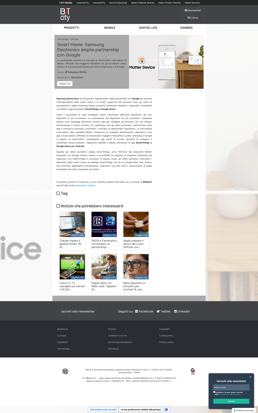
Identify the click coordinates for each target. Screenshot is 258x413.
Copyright (164, 329)
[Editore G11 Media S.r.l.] (193, 371)
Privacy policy (166, 342)
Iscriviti (231, 401)
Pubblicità (62, 342)
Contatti (61, 335)
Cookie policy (166, 335)
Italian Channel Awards (142, 2)
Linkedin (183, 311)
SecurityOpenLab (118, 2)
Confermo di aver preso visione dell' (229, 393)
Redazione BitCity (77, 72)
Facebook (145, 311)
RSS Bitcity (113, 348)
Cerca (194, 17)
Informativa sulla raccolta (103, 409)
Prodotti (71, 27)
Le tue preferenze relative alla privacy (141, 409)
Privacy (112, 329)
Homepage (62, 39)
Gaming (186, 27)
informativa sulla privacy (230, 394)
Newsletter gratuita (85, 185)
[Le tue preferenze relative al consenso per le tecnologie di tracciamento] (244, 410)
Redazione (62, 329)
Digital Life (148, 27)
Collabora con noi (117, 335)
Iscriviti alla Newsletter (78, 311)
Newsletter (194, 10)
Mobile (109, 27)
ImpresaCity (99, 2)
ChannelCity (83, 2)
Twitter (165, 311)
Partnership (63, 348)
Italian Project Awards (169, 2)
